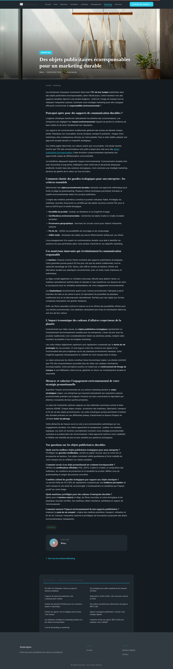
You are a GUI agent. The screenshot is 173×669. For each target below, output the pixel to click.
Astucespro (28, 4)
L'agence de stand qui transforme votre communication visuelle (59, 597)
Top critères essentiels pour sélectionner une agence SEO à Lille (109, 605)
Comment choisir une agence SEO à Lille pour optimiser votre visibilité (107, 621)
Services (118, 4)
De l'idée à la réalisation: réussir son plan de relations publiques (61, 589)
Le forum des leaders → (141, 4)
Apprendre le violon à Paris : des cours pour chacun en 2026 (109, 597)
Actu (55, 4)
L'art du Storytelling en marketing (57, 627)
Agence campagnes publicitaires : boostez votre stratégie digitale (107, 613)
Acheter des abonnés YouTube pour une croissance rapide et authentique (63, 605)
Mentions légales (128, 650)
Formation (74, 4)
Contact (125, 654)
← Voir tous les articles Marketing (60, 558)
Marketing (108, 4)
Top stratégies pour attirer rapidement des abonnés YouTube (108, 589)
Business (63, 4)
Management (96, 4)
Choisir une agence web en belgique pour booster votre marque (63, 613)
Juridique (84, 4)
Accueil (48, 4)
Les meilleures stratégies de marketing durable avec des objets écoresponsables (64, 621)
